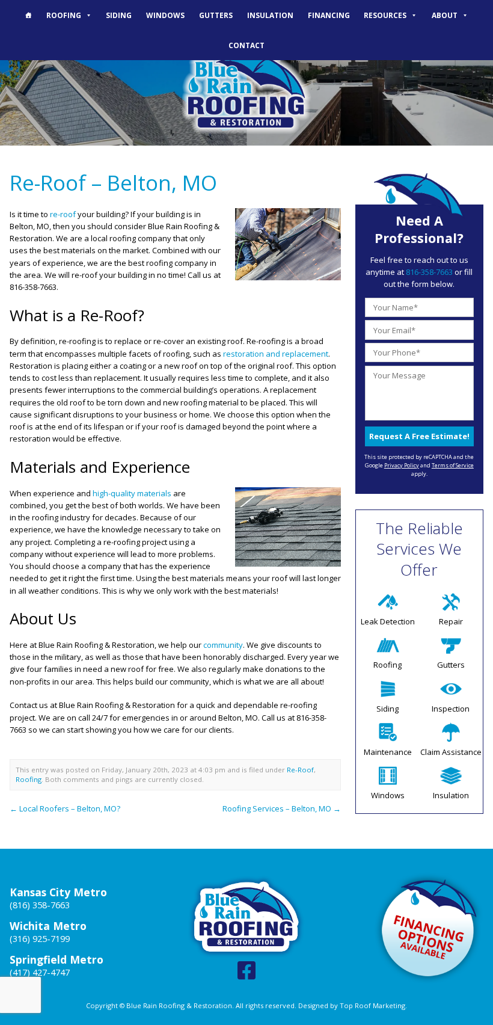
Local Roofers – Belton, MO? (65, 808)
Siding (119, 15)
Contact (246, 45)
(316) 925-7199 (40, 938)
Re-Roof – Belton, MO (113, 182)
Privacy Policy (401, 465)
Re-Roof (300, 769)
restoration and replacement (275, 353)
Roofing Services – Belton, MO (281, 808)
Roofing (63, 15)
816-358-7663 (429, 271)
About (445, 15)
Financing (329, 15)
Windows (165, 15)
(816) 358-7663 (40, 905)
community (223, 644)
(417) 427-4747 (40, 972)
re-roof (63, 214)
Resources (385, 15)
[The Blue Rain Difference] (28, 15)
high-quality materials (132, 493)
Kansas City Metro (58, 892)
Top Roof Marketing (372, 1005)
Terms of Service (453, 465)
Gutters (216, 15)
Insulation (270, 15)
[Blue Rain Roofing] (246, 90)
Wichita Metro (48, 926)
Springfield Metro (56, 959)
